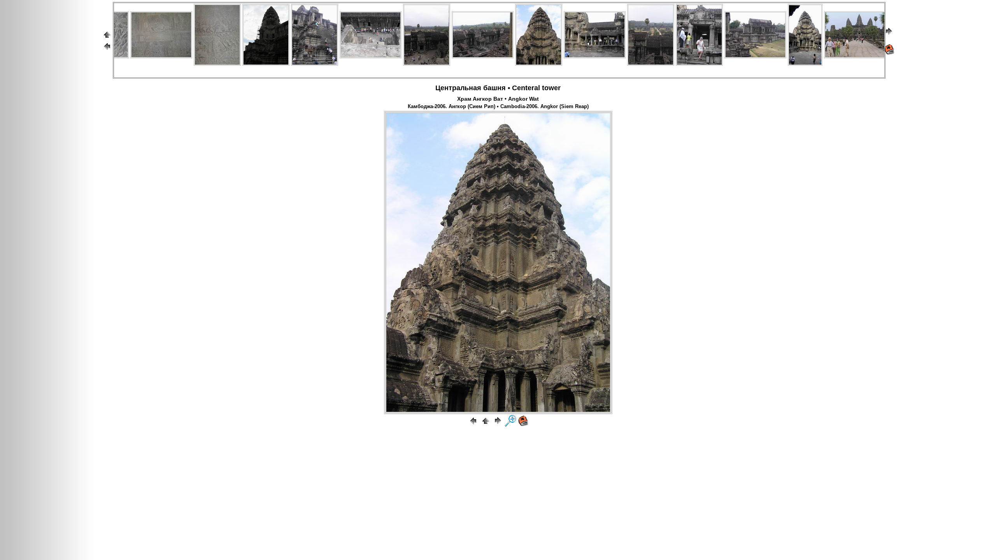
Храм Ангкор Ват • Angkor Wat (498, 99)
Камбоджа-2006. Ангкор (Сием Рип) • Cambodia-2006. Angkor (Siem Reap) (498, 106)
